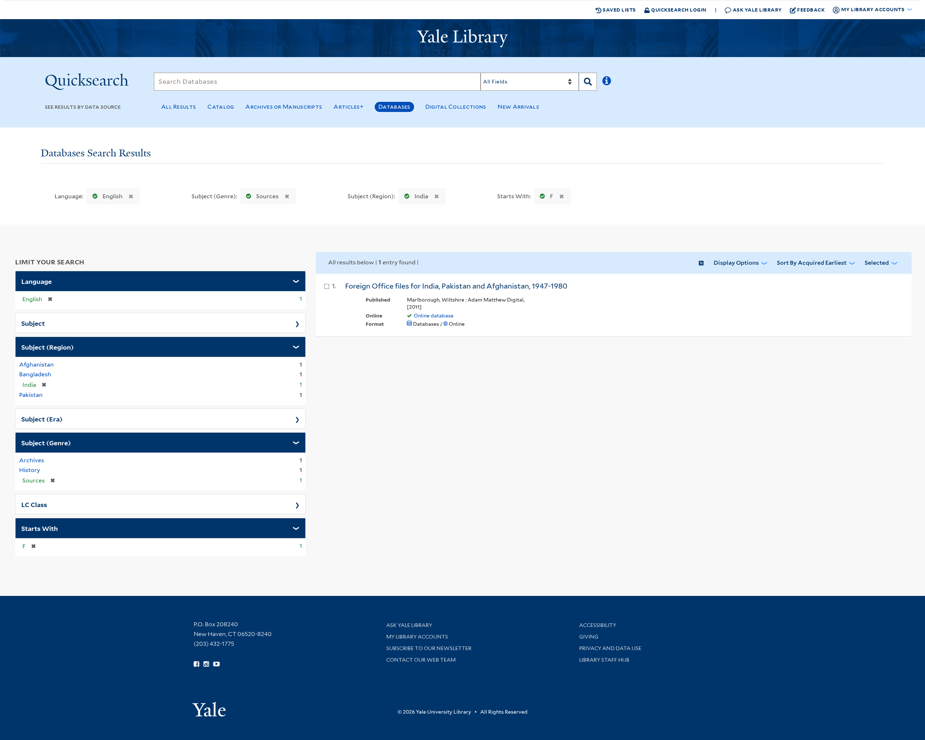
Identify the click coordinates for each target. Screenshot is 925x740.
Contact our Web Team (421, 660)
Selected (877, 262)
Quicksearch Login (678, 9)
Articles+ (348, 106)
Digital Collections (455, 106)
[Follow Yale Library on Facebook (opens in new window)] (196, 664)
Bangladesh (35, 374)
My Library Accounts (417, 637)
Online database (433, 316)
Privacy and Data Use (610, 648)
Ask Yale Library (756, 9)
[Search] (588, 82)
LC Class (34, 504)
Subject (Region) (47, 346)
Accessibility (597, 625)
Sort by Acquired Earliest (812, 262)
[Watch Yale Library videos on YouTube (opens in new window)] (216, 664)
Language (36, 281)
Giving (588, 637)
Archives (31, 460)
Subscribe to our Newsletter (429, 648)
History (29, 470)
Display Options (736, 262)
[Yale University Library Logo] (462, 38)
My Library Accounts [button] (873, 9)
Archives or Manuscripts (283, 106)
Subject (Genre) (46, 442)
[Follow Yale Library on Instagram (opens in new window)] (206, 664)
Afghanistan (36, 364)
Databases (394, 106)
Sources (267, 196)
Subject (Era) (42, 418)
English (113, 196)
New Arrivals (518, 106)
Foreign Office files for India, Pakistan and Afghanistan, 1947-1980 (456, 286)
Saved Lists (619, 9)
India (421, 196)
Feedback (811, 9)
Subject (33, 323)
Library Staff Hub (604, 660)
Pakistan (31, 394)
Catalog (220, 106)
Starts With (39, 528)
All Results (178, 106)
